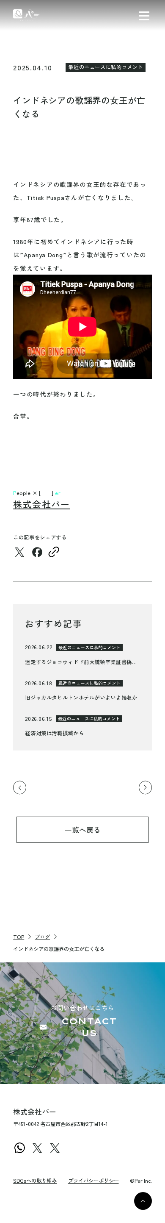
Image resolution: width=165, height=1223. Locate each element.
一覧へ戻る (83, 830)
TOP (18, 937)
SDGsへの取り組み (35, 1180)
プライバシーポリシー (93, 1180)
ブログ (42, 937)
